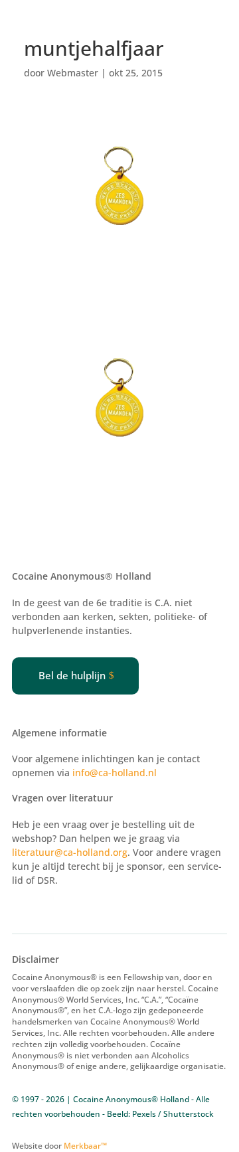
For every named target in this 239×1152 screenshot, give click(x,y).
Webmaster (72, 72)
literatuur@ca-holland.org (69, 852)
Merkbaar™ (85, 1145)
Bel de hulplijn (72, 675)
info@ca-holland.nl (114, 772)
